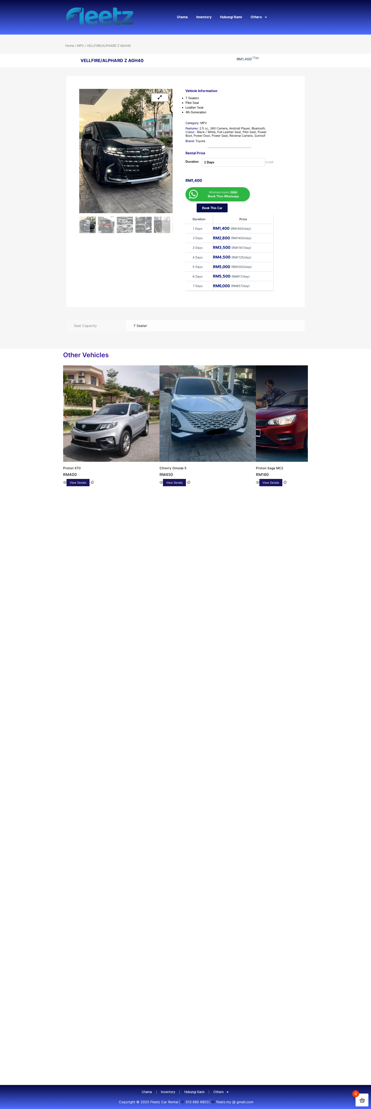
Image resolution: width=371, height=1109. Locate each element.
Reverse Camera (241, 135)
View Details (71, 464)
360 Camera (219, 128)
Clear (269, 162)
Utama (182, 17)
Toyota (200, 141)
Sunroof (259, 135)
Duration (192, 161)
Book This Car (212, 208)
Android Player (239, 128)
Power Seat (220, 135)
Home (69, 46)
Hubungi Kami (231, 17)
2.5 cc (203, 128)
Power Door (202, 135)
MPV (80, 46)
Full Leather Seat (229, 132)
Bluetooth (258, 128)
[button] (65, 407)
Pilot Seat (249, 132)
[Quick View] (138, 464)
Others (256, 17)
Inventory (203, 17)
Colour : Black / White (201, 132)
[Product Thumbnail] (159, 97)
